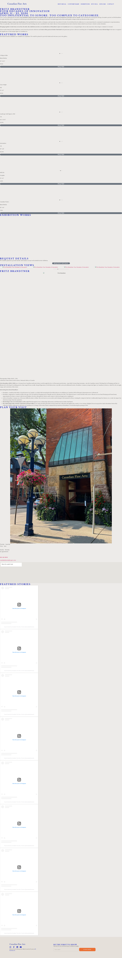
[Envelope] (21, 947)
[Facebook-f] (14, 947)
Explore (102, 4)
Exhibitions (85, 4)
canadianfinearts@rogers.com (8, 560)
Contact (110, 4)
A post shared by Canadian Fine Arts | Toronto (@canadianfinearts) (19, 626)
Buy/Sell (94, 4)
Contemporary (73, 4)
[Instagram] (10, 947)
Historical (62, 4)
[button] (1, 45)
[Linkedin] (17, 947)
